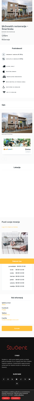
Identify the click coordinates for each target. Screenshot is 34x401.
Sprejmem (5, 398)
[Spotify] (16, 379)
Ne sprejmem (15, 398)
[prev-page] (3, 159)
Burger (4, 31)
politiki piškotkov (19, 395)
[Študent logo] (17, 347)
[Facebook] (3, 379)
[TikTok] (21, 379)
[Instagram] (8, 379)
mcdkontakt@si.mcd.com (10, 320)
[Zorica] (17, 143)
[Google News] (17, 383)
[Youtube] (29, 379)
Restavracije (11, 31)
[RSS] (12, 379)
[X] (25, 379)
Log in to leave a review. (10, 227)
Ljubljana (5, 36)
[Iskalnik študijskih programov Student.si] (15, 243)
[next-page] (6, 159)
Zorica (27, 149)
